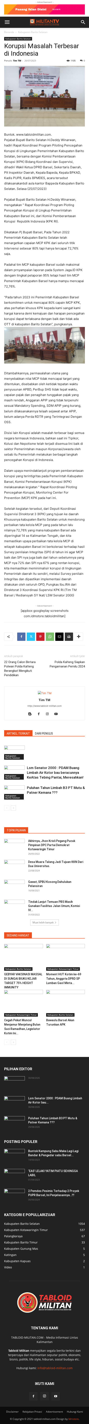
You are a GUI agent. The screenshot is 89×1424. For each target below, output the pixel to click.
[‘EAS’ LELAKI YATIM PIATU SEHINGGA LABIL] (14, 1176)
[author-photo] (44, 693)
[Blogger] (31, 714)
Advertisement (54, 1411)
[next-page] (13, 808)
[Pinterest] (40, 637)
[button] (7, 22)
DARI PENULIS (44, 733)
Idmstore (73, 1419)
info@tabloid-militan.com (55, 1368)
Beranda (9, 32)
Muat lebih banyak (43, 922)
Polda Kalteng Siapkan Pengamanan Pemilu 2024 (67, 664)
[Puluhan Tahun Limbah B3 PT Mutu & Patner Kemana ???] (14, 792)
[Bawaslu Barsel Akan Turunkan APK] (65, 1003)
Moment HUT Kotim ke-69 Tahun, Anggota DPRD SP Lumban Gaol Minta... (63, 979)
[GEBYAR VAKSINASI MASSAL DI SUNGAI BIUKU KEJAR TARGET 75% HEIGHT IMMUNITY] (23, 957)
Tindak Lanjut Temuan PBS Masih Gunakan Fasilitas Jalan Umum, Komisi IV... (54, 906)
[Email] (59, 637)
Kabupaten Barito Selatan (32, 32)
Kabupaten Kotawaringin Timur (63, 968)
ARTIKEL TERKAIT (18, 733)
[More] (78, 637)
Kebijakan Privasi (32, 1411)
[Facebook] (21, 637)
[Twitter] (31, 637)
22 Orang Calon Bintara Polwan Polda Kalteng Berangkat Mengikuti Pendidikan (20, 668)
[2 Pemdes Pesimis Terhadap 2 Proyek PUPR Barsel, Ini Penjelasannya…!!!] (14, 1196)
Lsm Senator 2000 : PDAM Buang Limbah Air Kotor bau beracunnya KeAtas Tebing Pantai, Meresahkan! (55, 772)
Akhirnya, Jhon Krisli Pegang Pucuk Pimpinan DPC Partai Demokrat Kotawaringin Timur (51, 845)
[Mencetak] (69, 637)
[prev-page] (6, 808)
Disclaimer (12, 1411)
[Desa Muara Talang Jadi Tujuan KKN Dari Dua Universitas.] (14, 867)
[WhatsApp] (50, 637)
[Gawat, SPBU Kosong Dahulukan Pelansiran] (14, 887)
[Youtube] (57, 714)
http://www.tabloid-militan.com (45, 705)
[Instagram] (49, 714)
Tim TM (17, 60)
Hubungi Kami (75, 1411)
